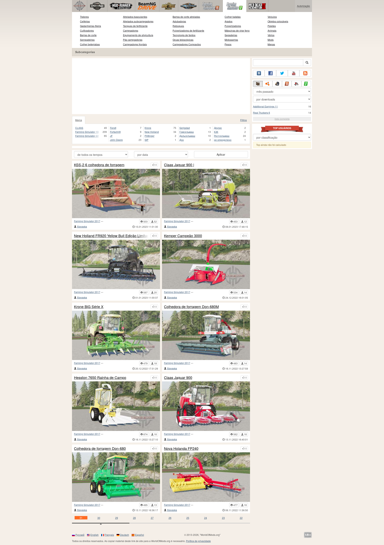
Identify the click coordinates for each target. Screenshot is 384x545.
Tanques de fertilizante (135, 26)
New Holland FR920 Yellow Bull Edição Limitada (111, 236)
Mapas (271, 44)
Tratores (84, 16)
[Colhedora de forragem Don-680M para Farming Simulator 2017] (206, 335)
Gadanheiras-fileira (90, 26)
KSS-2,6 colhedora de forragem (99, 165)
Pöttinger (149, 135)
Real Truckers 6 (261, 112)
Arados (228, 21)
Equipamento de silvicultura (138, 35)
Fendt (113, 127)
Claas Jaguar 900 (178, 378)
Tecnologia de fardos (184, 35)
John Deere (116, 139)
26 (170, 517)
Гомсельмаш (186, 131)
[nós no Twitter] (282, 73)
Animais (272, 30)
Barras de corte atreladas (186, 16)
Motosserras (231, 39)
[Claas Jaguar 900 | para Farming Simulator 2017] (206, 193)
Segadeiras (231, 35)
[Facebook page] (270, 73)
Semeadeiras (87, 39)
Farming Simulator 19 (87, 131)
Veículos (272, 16)
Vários (271, 35)
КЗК (216, 131)
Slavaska (82, 226)
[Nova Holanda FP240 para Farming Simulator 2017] (206, 477)
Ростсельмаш (221, 135)
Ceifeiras (85, 21)
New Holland (152, 131)
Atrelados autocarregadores (138, 21)
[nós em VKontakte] (259, 73)
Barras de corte (88, 35)
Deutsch (124, 534)
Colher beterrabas (90, 44)
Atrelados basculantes (135, 16)
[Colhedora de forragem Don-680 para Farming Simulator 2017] (116, 477)
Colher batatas (233, 16)
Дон (181, 139)
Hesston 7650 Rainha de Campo (100, 378)
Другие (218, 127)
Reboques (178, 26)
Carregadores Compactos (187, 44)
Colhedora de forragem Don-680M (191, 307)
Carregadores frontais (135, 44)
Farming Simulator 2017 (87, 221)
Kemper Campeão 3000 (183, 236)
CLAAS (79, 127)
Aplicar (221, 154)
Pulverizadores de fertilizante (188, 30)
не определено (222, 139)
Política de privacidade (198, 541)
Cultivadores (87, 30)
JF (111, 135)
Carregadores (130, 30)
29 (116, 517)
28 (134, 517)
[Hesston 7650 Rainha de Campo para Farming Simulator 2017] (116, 406)
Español (139, 534)
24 (205, 517)
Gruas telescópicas (183, 39)
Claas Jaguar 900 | (179, 165)
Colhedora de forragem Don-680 (100, 449)
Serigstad (184, 127)
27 (152, 517)
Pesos (228, 44)
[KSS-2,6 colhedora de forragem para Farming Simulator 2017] (116, 193)
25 (187, 517)
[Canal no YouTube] (293, 73)
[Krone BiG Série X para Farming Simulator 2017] (116, 335)
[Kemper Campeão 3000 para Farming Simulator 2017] (206, 264)
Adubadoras (179, 21)
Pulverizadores (233, 26)
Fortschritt (115, 131)
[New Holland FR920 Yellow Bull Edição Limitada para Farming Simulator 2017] (116, 264)
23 (223, 517)
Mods (271, 39)
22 (241, 517)
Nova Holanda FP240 (181, 449)
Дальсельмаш (187, 135)
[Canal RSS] (305, 73)
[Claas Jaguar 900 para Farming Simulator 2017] (206, 406)
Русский (79, 534)
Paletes (272, 26)
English (94, 534)
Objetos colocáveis (278, 21)
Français (109, 534)
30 (98, 517)
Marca (78, 120)
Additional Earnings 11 (265, 106)
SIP (146, 139)
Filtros (243, 120)
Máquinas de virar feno (237, 30)
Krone (148, 127)
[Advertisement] (161, 86)
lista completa (282, 118)
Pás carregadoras (132, 39)
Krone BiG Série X (88, 307)
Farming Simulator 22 (87, 135)
